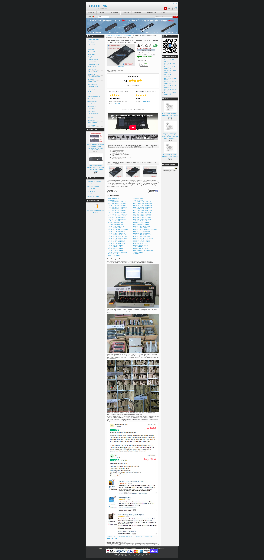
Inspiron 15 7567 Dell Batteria (141, 236)
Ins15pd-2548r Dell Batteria (115, 224)
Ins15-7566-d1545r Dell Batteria (117, 216)
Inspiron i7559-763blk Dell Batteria (117, 252)
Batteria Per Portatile (117, 35)
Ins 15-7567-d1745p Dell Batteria (142, 205)
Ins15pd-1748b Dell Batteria (141, 221)
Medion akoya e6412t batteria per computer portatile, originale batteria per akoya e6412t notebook (95, 147)
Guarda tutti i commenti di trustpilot (119, 537)
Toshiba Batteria (92, 52)
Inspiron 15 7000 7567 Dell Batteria (118, 229)
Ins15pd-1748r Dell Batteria (115, 222)
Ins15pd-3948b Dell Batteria (116, 226)
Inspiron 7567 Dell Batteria (140, 248)
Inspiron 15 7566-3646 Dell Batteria (143, 235)
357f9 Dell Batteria (113, 200)
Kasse (163, 13)
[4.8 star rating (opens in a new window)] (135, 80)
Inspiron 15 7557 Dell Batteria (141, 231)
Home (169, 4)
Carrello (175, 7)
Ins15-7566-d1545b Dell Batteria (142, 214)
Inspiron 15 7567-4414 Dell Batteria (118, 238)
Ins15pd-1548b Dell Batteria (116, 221)
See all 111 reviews (133, 85)
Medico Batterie (91, 109)
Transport (126, 13)
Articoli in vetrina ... (92, 122)
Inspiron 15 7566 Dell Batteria (141, 233)
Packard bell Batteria (93, 76)
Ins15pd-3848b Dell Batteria (141, 224)
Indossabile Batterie (93, 114)
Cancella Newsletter (93, 196)
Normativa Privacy (92, 184)
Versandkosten (161, 548)
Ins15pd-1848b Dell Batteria (141, 222)
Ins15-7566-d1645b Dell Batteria (142, 216)
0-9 (151, 554)
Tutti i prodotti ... (91, 125)
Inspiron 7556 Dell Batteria (140, 245)
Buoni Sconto (91, 194)
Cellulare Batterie (92, 101)
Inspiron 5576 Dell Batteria (140, 243)
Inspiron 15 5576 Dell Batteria (141, 226)
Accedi (175, 4)
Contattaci (133, 548)
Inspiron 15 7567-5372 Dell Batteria (143, 238)
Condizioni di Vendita (93, 186)
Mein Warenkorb (151, 13)
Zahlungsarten (114, 13)
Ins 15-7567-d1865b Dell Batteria (142, 207)
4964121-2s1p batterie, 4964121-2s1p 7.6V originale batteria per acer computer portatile (95, 168)
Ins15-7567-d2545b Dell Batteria (142, 219)
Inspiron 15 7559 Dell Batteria (116, 233)
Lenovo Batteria (92, 47)
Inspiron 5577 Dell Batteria (115, 245)
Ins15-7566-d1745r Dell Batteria (142, 217)
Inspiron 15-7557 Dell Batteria (141, 240)
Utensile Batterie (92, 99)
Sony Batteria (91, 57)
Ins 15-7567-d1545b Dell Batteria (117, 202)
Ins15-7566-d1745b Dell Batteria (117, 217)
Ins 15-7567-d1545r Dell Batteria (142, 202)
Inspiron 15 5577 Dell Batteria (116, 228)
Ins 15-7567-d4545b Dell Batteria (117, 212)
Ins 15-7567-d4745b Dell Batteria (117, 214)
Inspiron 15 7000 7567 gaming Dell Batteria (145, 229)
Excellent (133, 76)
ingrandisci (116, 178)
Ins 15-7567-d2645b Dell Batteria (142, 209)
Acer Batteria (91, 42)
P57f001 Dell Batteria (114, 254)
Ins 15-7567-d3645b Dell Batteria (142, 210)
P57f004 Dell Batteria (139, 254)
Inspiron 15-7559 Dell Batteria (116, 242)
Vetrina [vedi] (93, 129)
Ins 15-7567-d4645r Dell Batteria (142, 212)
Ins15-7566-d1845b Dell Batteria (117, 219)
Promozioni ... (91, 118)
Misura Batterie (91, 111)
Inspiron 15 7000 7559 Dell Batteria (143, 228)
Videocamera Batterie (93, 96)
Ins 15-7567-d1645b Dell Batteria (117, 203)
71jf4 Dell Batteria (138, 200)
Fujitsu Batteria (91, 62)
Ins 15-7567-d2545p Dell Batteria (117, 209)
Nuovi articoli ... (91, 120)
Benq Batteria (91, 81)
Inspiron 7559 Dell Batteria (140, 247)
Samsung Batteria (92, 59)
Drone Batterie (91, 106)
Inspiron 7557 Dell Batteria (115, 247)
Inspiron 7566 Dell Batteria (115, 248)
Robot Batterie (91, 104)
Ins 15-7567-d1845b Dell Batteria (117, 207)
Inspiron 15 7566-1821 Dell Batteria (118, 235)
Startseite (91, 13)
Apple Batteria (91, 67)
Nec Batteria (91, 89)
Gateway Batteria (92, 86)
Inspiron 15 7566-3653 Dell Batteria (118, 236)
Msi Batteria (91, 74)
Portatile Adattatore (92, 94)
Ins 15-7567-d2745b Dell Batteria (117, 210)
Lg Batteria (90, 79)
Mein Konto (137, 13)
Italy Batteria (130, 555)
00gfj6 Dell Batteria (113, 198)
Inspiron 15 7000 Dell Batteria (116, 231)
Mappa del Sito (91, 191)
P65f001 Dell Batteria (114, 255)
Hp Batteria (90, 49)
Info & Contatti (91, 189)
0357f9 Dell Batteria (138, 198)
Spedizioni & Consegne (94, 181)
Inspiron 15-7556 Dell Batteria (116, 240)
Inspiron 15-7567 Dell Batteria (141, 242)
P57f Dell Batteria (138, 252)
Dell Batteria (91, 44)
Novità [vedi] (168, 99)
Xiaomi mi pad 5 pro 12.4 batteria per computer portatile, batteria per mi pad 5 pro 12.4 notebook (170, 135)
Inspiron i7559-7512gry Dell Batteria (143, 250)
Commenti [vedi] (94, 201)
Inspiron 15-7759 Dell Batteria (116, 243)
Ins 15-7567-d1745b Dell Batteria (117, 205)
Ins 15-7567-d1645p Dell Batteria (142, 203)
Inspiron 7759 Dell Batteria (115, 250)
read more (117, 103)
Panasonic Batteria (93, 64)
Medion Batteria (92, 71)
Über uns (101, 13)
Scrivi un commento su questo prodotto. (95, 211)
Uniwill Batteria (92, 84)
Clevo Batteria (91, 69)
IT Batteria (143, 555)
